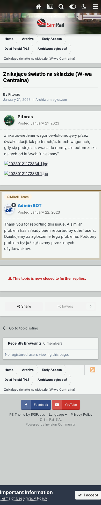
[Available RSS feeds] (92, 370)
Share (25, 306)
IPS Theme (17, 414)
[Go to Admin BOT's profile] (9, 209)
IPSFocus (38, 414)
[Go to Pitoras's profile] (9, 120)
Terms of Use (11, 498)
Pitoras (14, 94)
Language (57, 414)
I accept (90, 495)
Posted (38, 123)
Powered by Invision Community (51, 424)
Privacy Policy (81, 414)
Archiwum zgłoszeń (51, 99)
